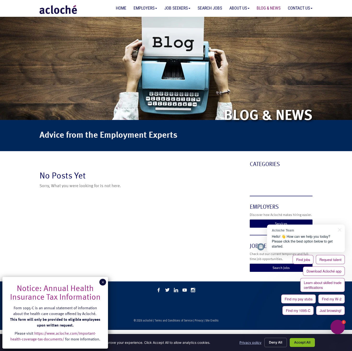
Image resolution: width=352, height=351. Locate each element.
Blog (254, 174)
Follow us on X (167, 290)
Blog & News (269, 8)
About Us (238, 8)
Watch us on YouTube (184, 290)
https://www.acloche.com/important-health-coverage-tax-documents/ (53, 336)
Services (281, 223)
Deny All (275, 342)
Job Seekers (176, 8)
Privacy (199, 320)
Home (121, 8)
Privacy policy (250, 342)
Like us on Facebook (159, 290)
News (255, 183)
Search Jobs (210, 8)
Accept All (302, 342)
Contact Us (299, 8)
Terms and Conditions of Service (173, 320)
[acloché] (58, 9)
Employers (144, 8)
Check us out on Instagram (193, 290)
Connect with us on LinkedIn (176, 290)
